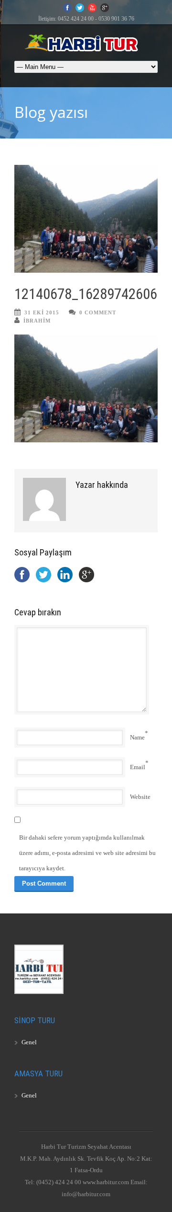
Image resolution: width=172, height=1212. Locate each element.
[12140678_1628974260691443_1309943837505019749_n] (86, 219)
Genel (29, 1042)
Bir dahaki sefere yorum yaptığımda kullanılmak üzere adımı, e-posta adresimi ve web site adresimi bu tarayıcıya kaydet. (87, 853)
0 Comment (97, 312)
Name (137, 737)
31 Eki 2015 (41, 312)
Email (137, 767)
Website (140, 796)
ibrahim (37, 320)
